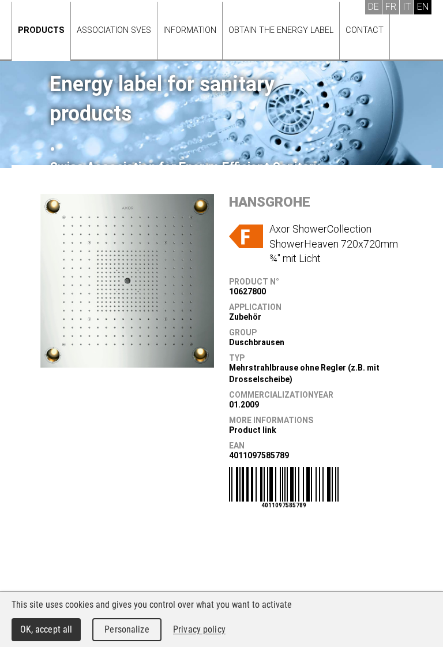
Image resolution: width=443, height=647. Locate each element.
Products (41, 30)
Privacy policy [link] (199, 629)
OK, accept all (46, 629)
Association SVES (114, 30)
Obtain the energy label (280, 30)
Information (189, 30)
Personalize (126, 629)
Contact (365, 30)
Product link (252, 430)
